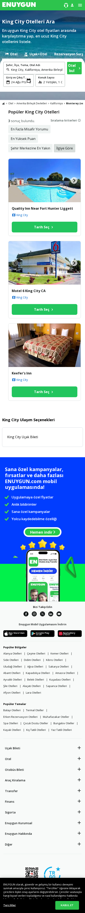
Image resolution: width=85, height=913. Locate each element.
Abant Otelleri (11, 673)
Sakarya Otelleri (58, 666)
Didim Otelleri (32, 660)
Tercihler (9, 905)
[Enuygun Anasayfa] (19, 5)
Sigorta (10, 812)
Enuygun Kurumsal (18, 823)
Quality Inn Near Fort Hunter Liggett (42, 208)
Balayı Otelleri (12, 710)
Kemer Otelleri (59, 653)
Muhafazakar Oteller (56, 717)
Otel (8, 759)
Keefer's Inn (22, 373)
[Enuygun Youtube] (59, 614)
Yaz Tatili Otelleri (61, 730)
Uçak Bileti (12, 748)
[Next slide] (74, 180)
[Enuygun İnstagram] (34, 614)
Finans (9, 802)
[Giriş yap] (72, 4)
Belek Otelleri (35, 679)
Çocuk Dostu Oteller (35, 723)
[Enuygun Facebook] (26, 614)
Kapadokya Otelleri (38, 673)
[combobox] (36, 69)
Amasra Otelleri (65, 673)
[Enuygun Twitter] (42, 614)
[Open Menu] (80, 5)
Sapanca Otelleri (56, 686)
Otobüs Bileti (14, 770)
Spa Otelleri (10, 723)
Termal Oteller (35, 710)
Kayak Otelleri (12, 730)
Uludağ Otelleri (12, 666)
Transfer (11, 791)
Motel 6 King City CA (29, 291)
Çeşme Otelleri (36, 653)
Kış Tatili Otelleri (36, 730)
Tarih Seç (41, 227)
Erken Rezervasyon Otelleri (20, 717)
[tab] (11, 54)
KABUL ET (67, 905)
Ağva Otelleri (35, 666)
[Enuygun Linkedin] (50, 614)
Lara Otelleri (33, 692)
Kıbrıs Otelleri (54, 660)
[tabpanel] (42, 75)
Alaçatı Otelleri (32, 686)
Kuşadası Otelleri (60, 679)
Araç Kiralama (15, 780)
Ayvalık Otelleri (12, 679)
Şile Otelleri (10, 686)
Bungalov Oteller (63, 723)
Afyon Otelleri (11, 692)
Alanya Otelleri (12, 653)
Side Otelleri (11, 660)
